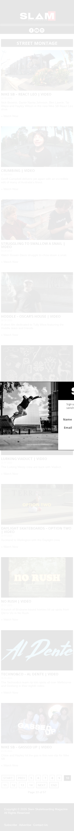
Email (68, 428)
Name (67, 419)
